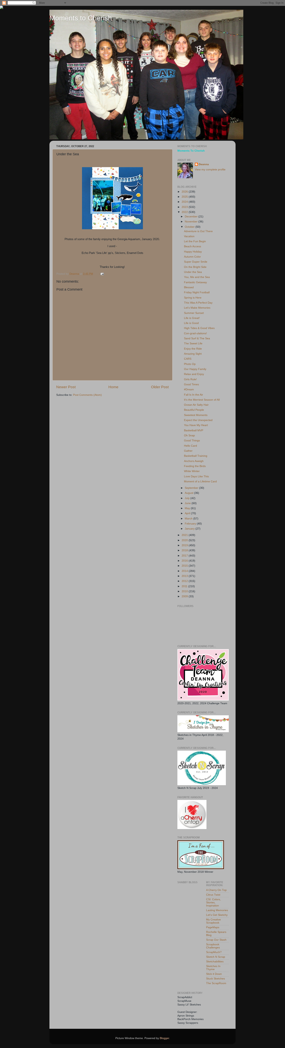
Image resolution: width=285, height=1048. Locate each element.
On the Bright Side (195, 267)
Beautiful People (194, 409)
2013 (185, 576)
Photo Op (190, 364)
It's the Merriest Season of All (202, 399)
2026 (185, 191)
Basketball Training (195, 455)
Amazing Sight (193, 353)
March (189, 518)
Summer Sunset (194, 313)
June (188, 503)
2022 (185, 212)
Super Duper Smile (195, 261)
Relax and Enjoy (194, 374)
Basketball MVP (193, 430)
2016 (185, 560)
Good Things (192, 440)
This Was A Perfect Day (198, 302)
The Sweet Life (193, 343)
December (191, 216)
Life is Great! (192, 318)
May (188, 508)
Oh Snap (189, 435)
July (187, 498)
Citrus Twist (213, 894)
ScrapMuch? (214, 952)
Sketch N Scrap (215, 956)
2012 (185, 581)
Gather (188, 450)
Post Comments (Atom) (87, 394)
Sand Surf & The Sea (197, 338)
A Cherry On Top (216, 890)
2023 (185, 207)
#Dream (189, 389)
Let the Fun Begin (195, 241)
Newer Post (66, 387)
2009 (185, 596)
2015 (185, 565)
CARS (187, 358)
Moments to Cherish (80, 18)
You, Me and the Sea (197, 277)
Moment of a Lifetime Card (200, 481)
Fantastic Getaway (195, 282)
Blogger (164, 1038)
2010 (185, 591)
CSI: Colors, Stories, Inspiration (213, 902)
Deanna (204, 164)
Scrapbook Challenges (213, 946)
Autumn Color (192, 256)
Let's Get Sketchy (217, 914)
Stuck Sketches (215, 978)
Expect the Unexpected (198, 420)
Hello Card (190, 445)
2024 (185, 201)
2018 (185, 550)
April (188, 513)
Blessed (189, 287)
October (190, 226)
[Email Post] (102, 273)
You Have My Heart (196, 425)
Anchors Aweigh (194, 461)
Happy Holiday (193, 251)
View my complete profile (210, 169)
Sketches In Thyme (213, 968)
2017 (185, 555)
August (189, 492)
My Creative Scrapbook (213, 921)
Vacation (189, 236)
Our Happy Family (195, 369)
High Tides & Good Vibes (199, 328)
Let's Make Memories (197, 307)
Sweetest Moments (195, 415)
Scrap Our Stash (216, 939)
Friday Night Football (197, 292)
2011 (185, 586)
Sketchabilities (215, 961)
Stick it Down (214, 973)
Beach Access (192, 246)
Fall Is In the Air (193, 394)
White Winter (192, 471)
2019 (185, 545)
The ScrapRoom (216, 983)
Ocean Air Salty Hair (196, 404)
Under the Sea (193, 272)
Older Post (160, 387)
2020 (185, 540)
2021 (185, 535)
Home (113, 387)
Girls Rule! (190, 379)
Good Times (191, 384)
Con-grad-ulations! (195, 333)
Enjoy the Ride (193, 348)
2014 (185, 571)
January (190, 528)
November (191, 221)
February (191, 523)
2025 (185, 196)
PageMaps (212, 927)
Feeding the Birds (195, 466)
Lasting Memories (217, 910)
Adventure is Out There (198, 231)
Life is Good (191, 323)
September (192, 487)
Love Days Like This (196, 476)
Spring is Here (192, 297)
